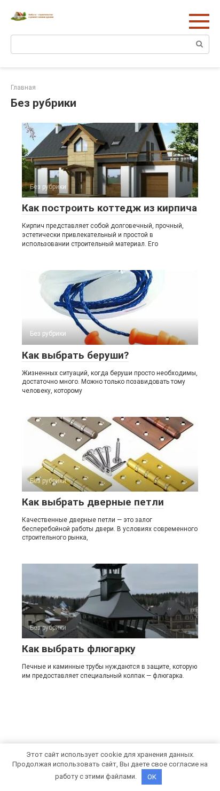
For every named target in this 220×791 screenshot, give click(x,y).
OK (151, 777)
